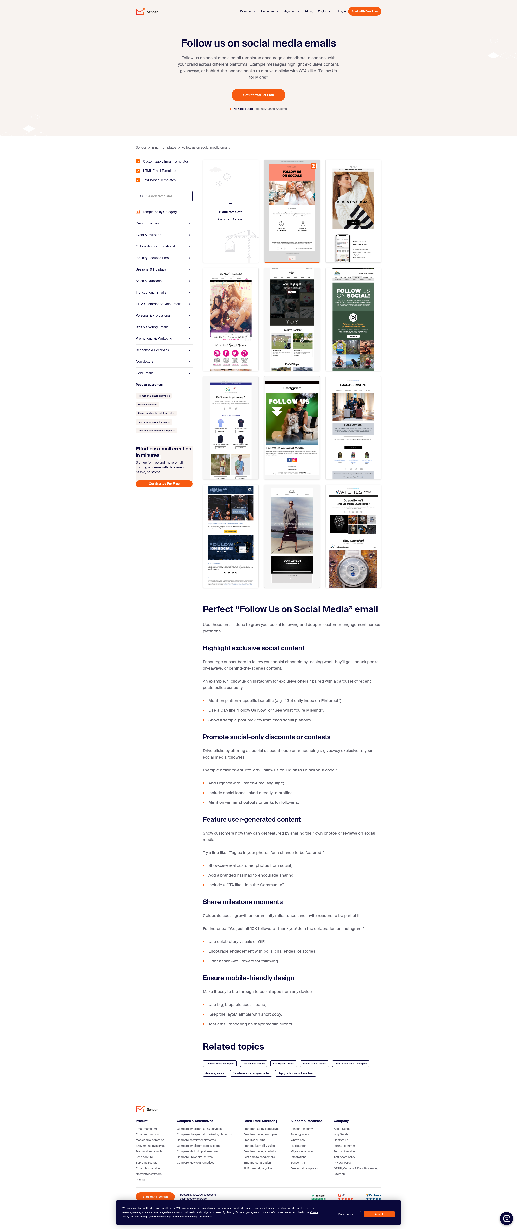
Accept (379, 1214)
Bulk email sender (147, 1163)
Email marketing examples (260, 1134)
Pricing (308, 11)
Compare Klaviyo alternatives (195, 1163)
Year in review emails (314, 1063)
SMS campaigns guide (257, 1168)
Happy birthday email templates (296, 1073)
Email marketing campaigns (261, 1129)
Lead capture (144, 1157)
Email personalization (257, 1163)
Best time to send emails (259, 1157)
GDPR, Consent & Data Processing (356, 1168)
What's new (298, 1140)
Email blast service (148, 1168)
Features (246, 11)
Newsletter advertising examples (251, 1073)
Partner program (344, 1146)
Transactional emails (149, 1151)
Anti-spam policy (344, 1157)
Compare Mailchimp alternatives (198, 1151)
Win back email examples (219, 1063)
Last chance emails (254, 1063)
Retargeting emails (283, 1063)
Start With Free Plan (365, 11)
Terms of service (344, 1151)
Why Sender (341, 1134)
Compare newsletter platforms (196, 1140)
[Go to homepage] (147, 11)
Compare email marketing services (199, 1129)
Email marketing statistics (260, 1151)
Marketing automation (150, 1140)
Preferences (345, 1214)
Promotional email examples (351, 1063)
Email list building (254, 1140)
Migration (289, 11)
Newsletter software (149, 1174)
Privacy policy (342, 1163)
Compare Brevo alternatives (195, 1157)
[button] (506, 1218)
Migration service (302, 1151)
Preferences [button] (205, 1216)
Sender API (298, 1163)
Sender (141, 147)
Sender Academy (302, 1129)
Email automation (147, 1134)
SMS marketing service (150, 1146)
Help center (298, 1146)
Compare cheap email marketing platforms (204, 1134)
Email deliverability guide (259, 1146)
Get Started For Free (258, 95)
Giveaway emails (214, 1073)
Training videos (300, 1134)
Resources (268, 11)
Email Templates (164, 147)
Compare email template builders (198, 1146)
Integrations (298, 1157)
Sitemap (339, 1174)
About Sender (342, 1129)
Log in (342, 11)
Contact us (341, 1140)
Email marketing (146, 1129)
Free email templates (304, 1168)
